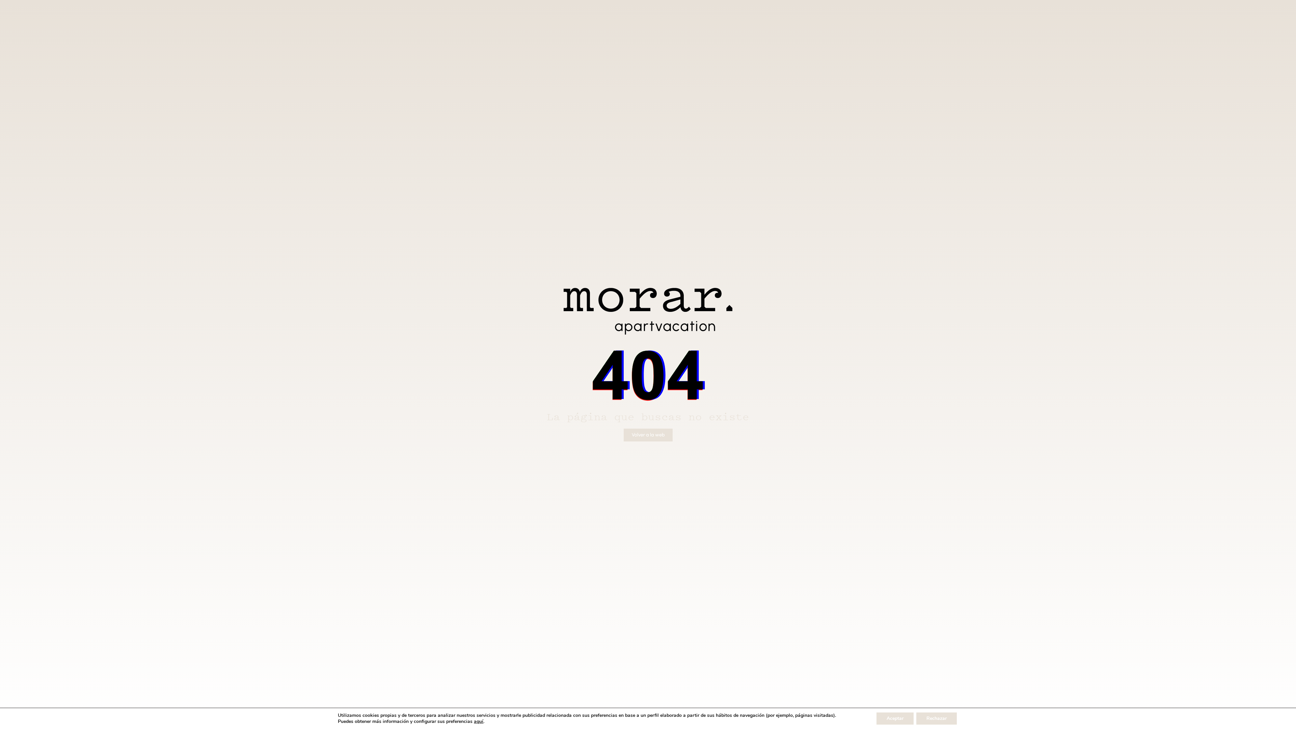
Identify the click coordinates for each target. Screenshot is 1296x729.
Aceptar (895, 718)
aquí (478, 722)
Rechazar (936, 718)
